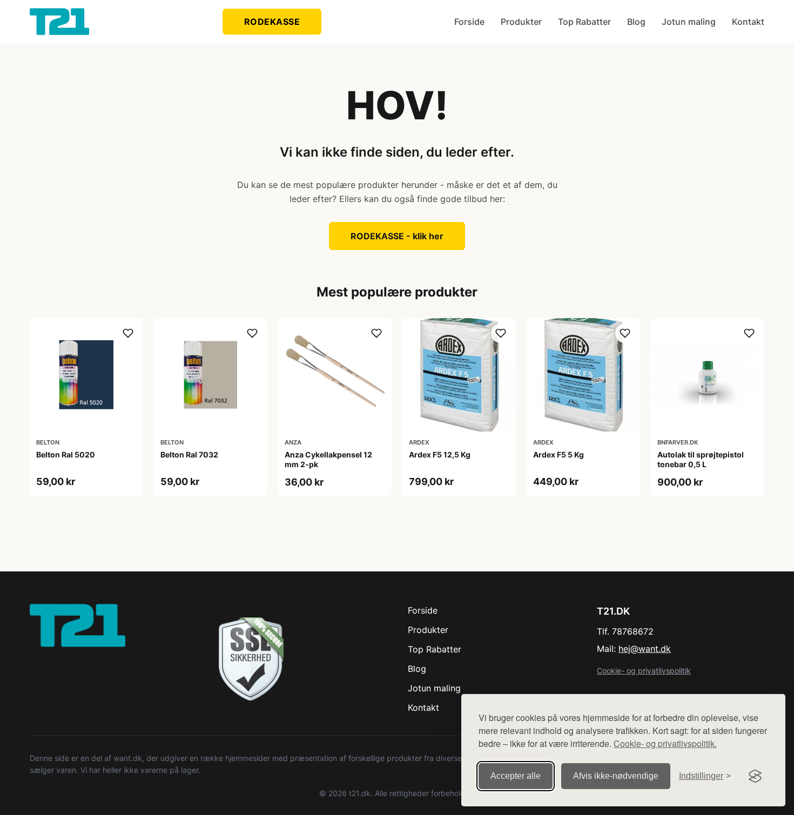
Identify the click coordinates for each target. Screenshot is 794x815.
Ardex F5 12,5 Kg (439, 454)
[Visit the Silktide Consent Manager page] (755, 776)
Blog (636, 21)
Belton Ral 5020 (65, 454)
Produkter (521, 21)
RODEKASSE (272, 21)
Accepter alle (515, 775)
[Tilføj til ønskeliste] (128, 333)
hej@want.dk (644, 648)
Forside (469, 21)
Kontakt (748, 21)
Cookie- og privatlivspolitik (644, 670)
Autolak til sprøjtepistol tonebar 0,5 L (700, 459)
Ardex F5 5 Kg (558, 454)
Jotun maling (689, 21)
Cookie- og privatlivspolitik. (665, 743)
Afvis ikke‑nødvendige (615, 775)
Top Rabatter (584, 21)
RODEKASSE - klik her (397, 236)
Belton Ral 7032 (189, 454)
